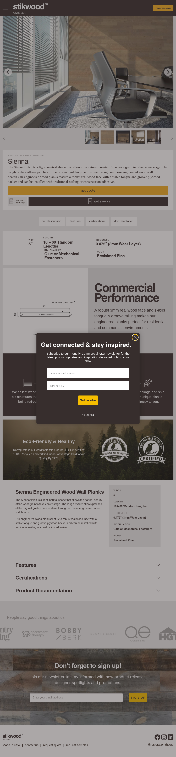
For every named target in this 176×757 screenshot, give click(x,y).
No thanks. (88, 414)
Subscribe (88, 400)
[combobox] (87, 385)
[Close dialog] (135, 337)
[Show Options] (126, 385)
